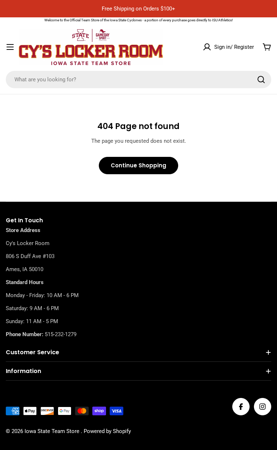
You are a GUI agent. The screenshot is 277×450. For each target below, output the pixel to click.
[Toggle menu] (10, 47)
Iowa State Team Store (53, 431)
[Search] (261, 79)
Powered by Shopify (107, 431)
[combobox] (138, 79)
